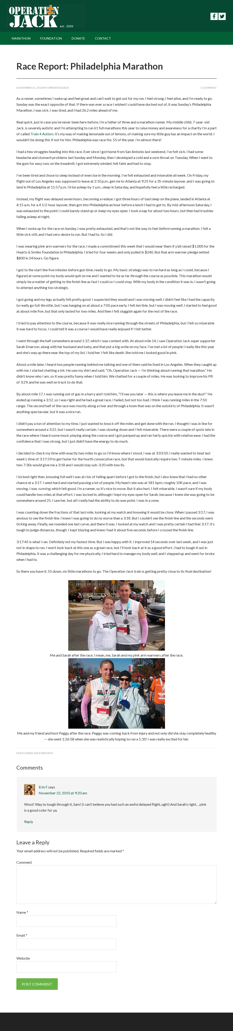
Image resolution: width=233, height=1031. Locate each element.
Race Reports (43, 753)
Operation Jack (46, 16)
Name (22, 912)
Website (23, 958)
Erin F (43, 787)
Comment (24, 862)
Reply (28, 821)
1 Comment (208, 87)
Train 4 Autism (41, 134)
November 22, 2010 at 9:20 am (63, 793)
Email (21, 935)
